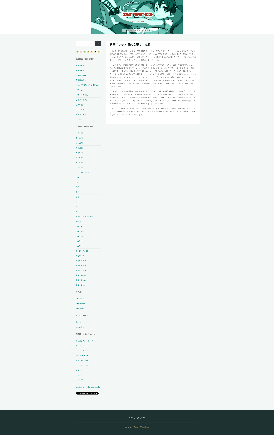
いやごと (79, 375)
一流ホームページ (82, 360)
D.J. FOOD (80, 110)
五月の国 (79, 153)
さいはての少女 (82, 251)
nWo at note (80, 299)
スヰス (78, 370)
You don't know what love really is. (88, 387)
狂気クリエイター (82, 100)
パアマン (79, 90)
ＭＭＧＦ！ (80, 70)
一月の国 (79, 133)
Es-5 (77, 197)
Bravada (136, 427)
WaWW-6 (79, 246)
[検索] (98, 43)
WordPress (145, 427)
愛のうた (79, 322)
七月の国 (79, 162)
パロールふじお (82, 95)
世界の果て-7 (81, 285)
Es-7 (77, 207)
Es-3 (77, 187)
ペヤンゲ (79, 380)
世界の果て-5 (81, 275)
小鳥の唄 (79, 105)
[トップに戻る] (265, 426)
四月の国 (79, 148)
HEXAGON (80, 351)
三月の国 (79, 143)
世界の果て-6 (81, 280)
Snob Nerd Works (82, 355)
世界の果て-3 (81, 266)
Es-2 (77, 182)
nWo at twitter (80, 304)
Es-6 (77, 202)
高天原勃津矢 (81, 80)
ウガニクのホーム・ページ (86, 341)
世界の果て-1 (81, 256)
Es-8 (77, 212)
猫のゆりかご (81, 327)
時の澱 (78, 119)
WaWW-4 (79, 236)
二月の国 (79, 138)
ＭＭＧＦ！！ (81, 65)
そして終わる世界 (82, 172)
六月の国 (79, 158)
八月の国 (79, 167)
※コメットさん (82, 346)
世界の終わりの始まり (84, 216)
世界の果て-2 (81, 261)
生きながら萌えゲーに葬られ (87, 85)
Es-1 (77, 177)
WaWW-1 (79, 221)
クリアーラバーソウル (84, 365)
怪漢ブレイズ (81, 114)
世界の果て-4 (81, 270)
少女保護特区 (81, 75)
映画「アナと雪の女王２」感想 (130, 44)
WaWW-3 (79, 231)
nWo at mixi (80, 309)
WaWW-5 (79, 241)
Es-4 (77, 192)
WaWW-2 (79, 226)
